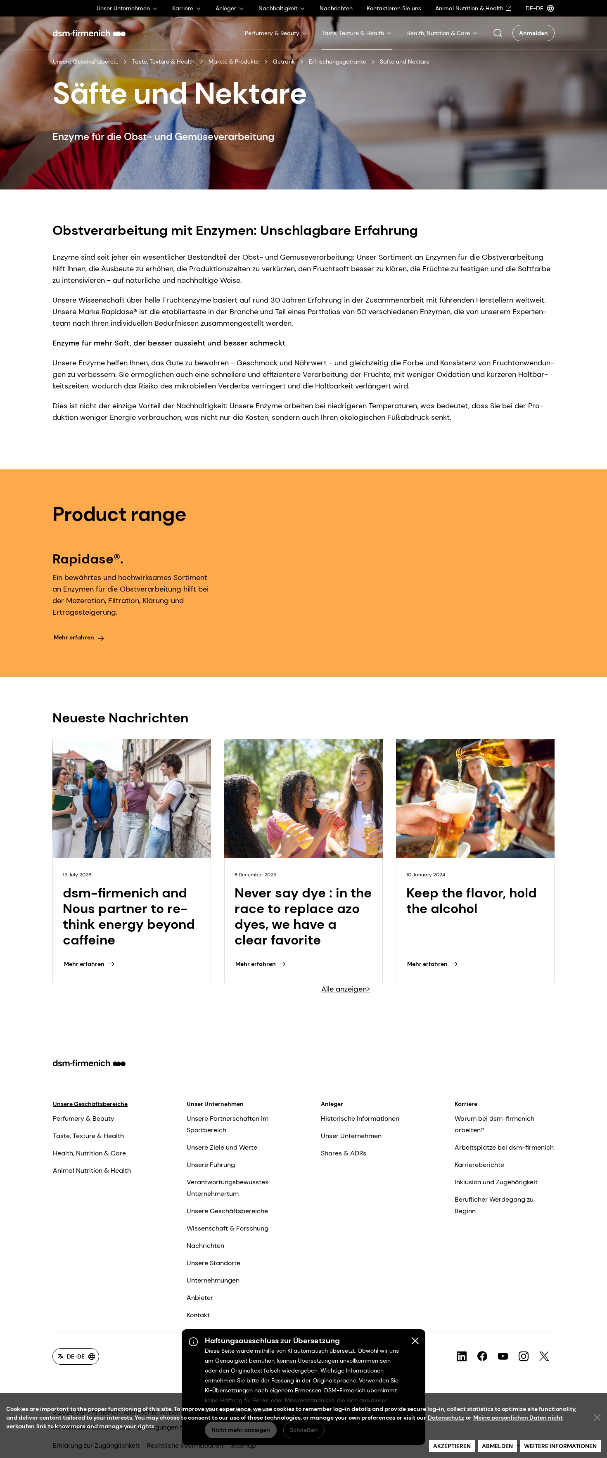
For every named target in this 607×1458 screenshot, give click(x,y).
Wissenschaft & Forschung (227, 1228)
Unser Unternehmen (215, 1104)
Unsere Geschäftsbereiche (86, 61)
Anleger (332, 1104)
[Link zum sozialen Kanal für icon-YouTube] (503, 1356)
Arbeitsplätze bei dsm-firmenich (504, 1147)
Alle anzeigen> (345, 989)
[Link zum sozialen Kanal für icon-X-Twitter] (544, 1356)
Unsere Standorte (213, 1263)
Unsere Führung (211, 1164)
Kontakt (198, 1315)
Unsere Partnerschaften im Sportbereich (227, 1124)
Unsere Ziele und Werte (222, 1147)
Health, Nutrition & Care (89, 1153)
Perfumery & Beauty (83, 1118)
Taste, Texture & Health (163, 61)
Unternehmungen (213, 1280)
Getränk (284, 61)
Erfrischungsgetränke (337, 61)
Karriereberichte (479, 1164)
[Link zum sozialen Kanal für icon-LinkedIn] (461, 1356)
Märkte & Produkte (234, 61)
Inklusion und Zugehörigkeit (496, 1182)
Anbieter (200, 1297)
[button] (497, 33)
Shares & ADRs (343, 1153)
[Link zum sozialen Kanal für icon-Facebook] (482, 1356)
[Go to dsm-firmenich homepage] (89, 33)
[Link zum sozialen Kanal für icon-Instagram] (523, 1356)
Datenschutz (446, 1417)
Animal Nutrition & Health (92, 1170)
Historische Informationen (360, 1118)
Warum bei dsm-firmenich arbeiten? (494, 1124)
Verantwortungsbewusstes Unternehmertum (227, 1188)
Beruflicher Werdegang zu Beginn (494, 1205)
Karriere (466, 1104)
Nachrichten (205, 1245)
